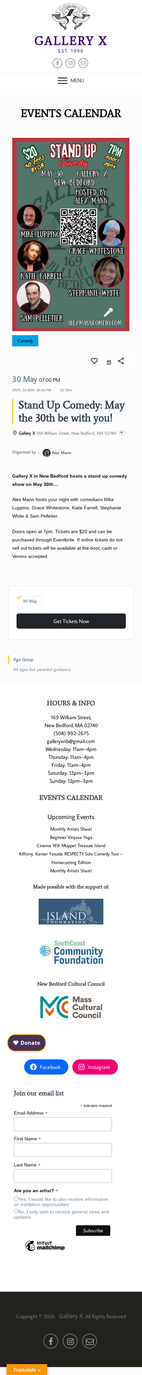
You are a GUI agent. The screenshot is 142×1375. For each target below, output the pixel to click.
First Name (27, 1139)
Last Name (27, 1165)
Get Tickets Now (71, 621)
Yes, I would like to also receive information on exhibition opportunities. (61, 1202)
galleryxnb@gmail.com (71, 741)
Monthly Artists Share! (71, 829)
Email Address (31, 1113)
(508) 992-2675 (71, 733)
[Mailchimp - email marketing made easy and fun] (45, 1250)
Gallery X (71, 41)
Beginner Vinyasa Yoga (71, 837)
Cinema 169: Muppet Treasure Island (71, 845)
